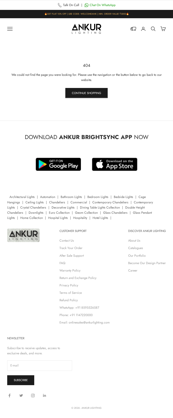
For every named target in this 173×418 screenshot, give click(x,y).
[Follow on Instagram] (33, 395)
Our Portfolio (137, 255)
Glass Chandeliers (115, 212)
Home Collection (31, 218)
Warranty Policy (69, 270)
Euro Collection (59, 212)
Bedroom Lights (97, 197)
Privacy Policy (68, 285)
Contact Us (66, 240)
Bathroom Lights (71, 197)
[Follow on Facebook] (9, 395)
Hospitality (80, 218)
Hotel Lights (100, 218)
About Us (134, 240)
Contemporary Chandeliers (110, 202)
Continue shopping (86, 93)
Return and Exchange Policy (77, 278)
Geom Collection (86, 212)
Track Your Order (70, 248)
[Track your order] (133, 28)
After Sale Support (71, 255)
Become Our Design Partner (147, 263)
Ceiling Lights (34, 202)
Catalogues (135, 248)
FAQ (62, 263)
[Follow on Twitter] (21, 395)
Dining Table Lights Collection (100, 207)
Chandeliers (57, 202)
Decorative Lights (63, 207)
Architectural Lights (22, 197)
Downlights (36, 212)
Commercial (79, 202)
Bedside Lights (123, 197)
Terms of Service (70, 292)
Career (132, 270)
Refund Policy (68, 300)
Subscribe (21, 380)
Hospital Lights (58, 218)
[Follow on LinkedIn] (44, 395)
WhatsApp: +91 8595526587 (79, 307)
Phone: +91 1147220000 (76, 315)
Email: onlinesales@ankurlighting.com (84, 322)
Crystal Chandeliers (33, 207)
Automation (47, 197)
